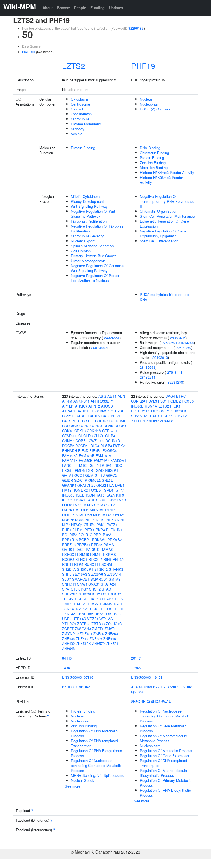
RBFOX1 (69, 554)
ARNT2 (94, 406)
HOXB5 (188, 401)
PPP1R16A (102, 534)
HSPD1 (107, 490)
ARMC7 (81, 406)
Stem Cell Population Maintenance (167, 216)
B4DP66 (68, 686)
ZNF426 (96, 638)
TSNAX (68, 608)
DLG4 (94, 445)
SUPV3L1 (70, 594)
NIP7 (66, 524)
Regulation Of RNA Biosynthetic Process (96, 753)
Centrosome (80, 104)
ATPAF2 (68, 411)
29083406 (177, 337)
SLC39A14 (112, 574)
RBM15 (83, 554)
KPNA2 (79, 500)
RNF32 (118, 559)
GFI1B (100, 475)
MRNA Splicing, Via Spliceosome (97, 775)
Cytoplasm (79, 99)
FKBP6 (105, 465)
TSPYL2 (180, 416)
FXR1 (90, 470)
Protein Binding (83, 147)
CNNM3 (68, 440)
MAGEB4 (107, 505)
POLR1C (85, 534)
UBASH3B (103, 613)
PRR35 (96, 544)
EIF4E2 (95, 450)
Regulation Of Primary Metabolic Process (165, 783)
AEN (121, 396)
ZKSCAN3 (83, 628)
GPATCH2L (86, 485)
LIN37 (111, 500)
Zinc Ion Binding (153, 162)
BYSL (119, 411)
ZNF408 (68, 638)
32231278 (175, 382)
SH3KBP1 (85, 569)
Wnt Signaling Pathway (89, 206)
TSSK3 (93, 608)
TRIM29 (92, 603)
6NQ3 (155, 701)
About (48, 7)
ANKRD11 (81, 401)
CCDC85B (70, 425)
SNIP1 (164, 411)
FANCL (67, 465)
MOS (97, 514)
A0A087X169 (141, 686)
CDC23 (120, 425)
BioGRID (28, 51)
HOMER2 (80, 490)
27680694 (169, 342)
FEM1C (80, 465)
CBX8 (86, 420)
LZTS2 (73, 65)
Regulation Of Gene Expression (165, 755)
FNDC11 (119, 465)
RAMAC (107, 549)
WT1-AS (106, 618)
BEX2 (94, 411)
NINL (121, 519)
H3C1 (162, 401)
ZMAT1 (98, 628)
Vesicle (76, 133)
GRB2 (101, 485)
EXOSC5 (109, 450)
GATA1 (67, 475)
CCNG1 (96, 425)
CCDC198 (117, 420)
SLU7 (66, 579)
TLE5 (118, 599)
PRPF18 (69, 544)
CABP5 (81, 416)
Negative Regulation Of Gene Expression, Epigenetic (163, 233)
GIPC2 (111, 475)
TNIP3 (67, 603)
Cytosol (77, 109)
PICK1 (175, 406)
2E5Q (135, 701)
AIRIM (67, 401)
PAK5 (101, 524)
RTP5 (78, 564)
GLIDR (67, 480)
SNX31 (94, 584)
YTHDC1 (69, 623)
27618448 (174, 372)
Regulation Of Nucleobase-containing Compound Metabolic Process (96, 765)
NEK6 (111, 519)
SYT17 (101, 594)
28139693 (147, 367)
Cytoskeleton (81, 114)
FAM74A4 (101, 460)
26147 (136, 658)
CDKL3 (80, 430)
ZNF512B (83, 643)
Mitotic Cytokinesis (86, 196)
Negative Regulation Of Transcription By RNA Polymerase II (167, 201)
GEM (89, 475)
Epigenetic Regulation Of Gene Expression (164, 223)
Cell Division (81, 250)
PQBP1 (85, 539)
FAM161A (103, 455)
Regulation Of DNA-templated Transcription (94, 743)
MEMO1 (82, 509)
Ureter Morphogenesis (88, 260)
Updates (116, 7)
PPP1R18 (70, 539)
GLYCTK (80, 480)
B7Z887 (159, 686)
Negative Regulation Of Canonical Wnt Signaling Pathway (97, 268)
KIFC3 (67, 500)
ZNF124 (86, 633)
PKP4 (100, 529)
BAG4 (170, 396)
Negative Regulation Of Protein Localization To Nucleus (95, 278)
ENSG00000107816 (77, 677)
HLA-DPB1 (115, 485)
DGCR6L (82, 445)
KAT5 (100, 495)
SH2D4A (69, 569)
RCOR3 (68, 559)
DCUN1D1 (114, 440)
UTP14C (79, 618)
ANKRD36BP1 (102, 401)
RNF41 (67, 564)
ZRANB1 (167, 420)
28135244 (147, 377)
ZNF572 (98, 643)
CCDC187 (100, 420)
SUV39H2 (139, 416)
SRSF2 (95, 589)
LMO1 (121, 500)
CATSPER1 (110, 416)
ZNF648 (68, 648)
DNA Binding (150, 147)
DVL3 (152, 401)
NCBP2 (68, 519)
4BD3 (145, 701)
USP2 (66, 618)
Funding (97, 7)
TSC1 (117, 603)
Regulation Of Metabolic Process (166, 750)
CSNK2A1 (139, 401)
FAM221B (70, 460)
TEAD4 (80, 599)
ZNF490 (68, 643)
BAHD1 (82, 411)
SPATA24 (108, 584)
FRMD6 (79, 470)
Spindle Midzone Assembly (92, 245)
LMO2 (67, 505)
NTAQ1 (77, 524)
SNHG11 (69, 584)
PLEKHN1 (114, 529)
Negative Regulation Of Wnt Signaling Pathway (93, 214)
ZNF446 (109, 638)
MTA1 (107, 514)
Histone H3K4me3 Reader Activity (167, 172)
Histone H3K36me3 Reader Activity (161, 180)
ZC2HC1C (114, 623)
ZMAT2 (110, 628)
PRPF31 (83, 544)
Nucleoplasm (150, 104)
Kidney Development (87, 201)
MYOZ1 (119, 514)
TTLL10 (118, 608)
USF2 (116, 613)
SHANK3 (116, 569)
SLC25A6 (95, 574)
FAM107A (70, 455)
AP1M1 (68, 406)
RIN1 (108, 559)
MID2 (94, 509)
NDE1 (90, 519)
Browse (63, 7)
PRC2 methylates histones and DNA (164, 297)
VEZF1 (92, 618)
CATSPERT (71, 420)
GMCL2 (94, 480)
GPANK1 (69, 485)
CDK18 (67, 430)
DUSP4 (106, 445)
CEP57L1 (109, 430)
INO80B (68, 495)
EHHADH (69, 450)
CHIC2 (99, 435)
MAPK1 (68, 509)
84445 (67, 658)
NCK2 (79, 519)
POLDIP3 (69, 534)
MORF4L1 (107, 509)
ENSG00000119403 (146, 677)
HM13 (66, 490)
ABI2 (102, 396)
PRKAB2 (114, 539)
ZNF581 (112, 643)
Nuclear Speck (82, 780)
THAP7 (107, 599)
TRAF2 (79, 603)
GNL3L (107, 480)
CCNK (108, 425)
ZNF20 (98, 633)
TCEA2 (67, 599)
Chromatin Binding (154, 152)
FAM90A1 (118, 460)
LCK (102, 500)
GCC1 (79, 475)
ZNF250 (111, 633)
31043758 (186, 342)
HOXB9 (95, 490)
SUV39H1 (87, 594)
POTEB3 (138, 411)
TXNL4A (69, 613)
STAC (106, 589)
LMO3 (77, 505)
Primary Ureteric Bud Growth (93, 255)
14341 (67, 667)
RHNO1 (81, 559)
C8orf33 (68, 416)
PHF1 (66, 529)
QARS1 (68, 549)
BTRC (181, 396)
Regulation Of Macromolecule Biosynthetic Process (163, 773)
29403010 (160, 357)
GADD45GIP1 (107, 470)
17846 (136, 667)
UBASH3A (85, 613)
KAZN (110, 495)
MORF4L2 (70, 514)
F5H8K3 (187, 686)
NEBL (100, 519)
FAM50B (86, 460)
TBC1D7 (114, 594)
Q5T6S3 (137, 691)
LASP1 (92, 500)
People (80, 7)
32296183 (136, 28)
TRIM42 (105, 603)
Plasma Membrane (86, 123)
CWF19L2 (96, 440)
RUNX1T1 (92, 564)
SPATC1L (69, 589)
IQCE (80, 495)
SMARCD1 (99, 579)
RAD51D (92, 549)
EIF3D (83, 450)
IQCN (90, 495)
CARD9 (94, 416)
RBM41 (96, 554)
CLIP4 (110, 435)
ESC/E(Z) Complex (155, 109)
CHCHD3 (85, 435)
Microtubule (80, 118)
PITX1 (89, 529)
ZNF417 (82, 638)
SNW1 (82, 584)
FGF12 (93, 465)
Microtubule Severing (87, 236)
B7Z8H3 (172, 686)
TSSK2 (81, 608)
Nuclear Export (83, 240)
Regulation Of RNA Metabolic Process (94, 733)
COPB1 (82, 440)
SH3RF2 (101, 569)
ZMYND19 (70, 633)
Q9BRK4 (83, 686)
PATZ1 (112, 524)
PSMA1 (110, 544)
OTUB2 (89, 524)
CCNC (84, 425)
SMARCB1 (80, 579)
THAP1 (153, 416)
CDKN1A (94, 430)
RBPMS (109, 554)
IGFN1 (120, 490)
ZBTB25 (83, 623)
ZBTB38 (98, 623)
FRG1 (66, 470)
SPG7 (83, 589)
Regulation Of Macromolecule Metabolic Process (163, 738)
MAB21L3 (91, 505)
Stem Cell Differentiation (159, 240)
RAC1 (80, 549)
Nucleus (146, 99)
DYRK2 (119, 445)
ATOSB (107, 406)
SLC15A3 (79, 574)
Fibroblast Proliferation (89, 221)
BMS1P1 (107, 411)
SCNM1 (107, 564)
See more (72, 786)
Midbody (77, 128)
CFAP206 (69, 435)
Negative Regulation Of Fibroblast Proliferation (97, 228)
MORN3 (85, 514)
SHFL (66, 574)
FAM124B (87, 455)
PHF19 (143, 65)
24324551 (112, 337)
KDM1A (151, 406)
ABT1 (111, 396)
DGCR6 (68, 445)
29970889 (99, 347)
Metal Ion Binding (154, 167)
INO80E (137, 406)
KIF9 (120, 495)
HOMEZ (174, 401)
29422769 (183, 347)
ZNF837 (152, 420)
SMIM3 (114, 579)
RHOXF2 (95, 559)
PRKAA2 (99, 539)
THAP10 (94, 599)
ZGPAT (68, 628)
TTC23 (106, 608)
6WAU (166, 701)
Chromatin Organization (158, 211)
